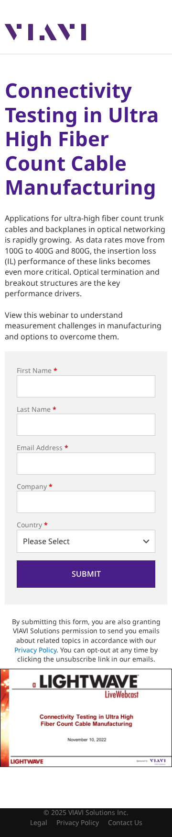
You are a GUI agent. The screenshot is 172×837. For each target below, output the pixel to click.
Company (35, 486)
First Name (37, 370)
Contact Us (125, 822)
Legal (38, 822)
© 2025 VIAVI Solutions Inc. (86, 812)
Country (32, 524)
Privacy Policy (35, 649)
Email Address (42, 447)
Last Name (36, 409)
